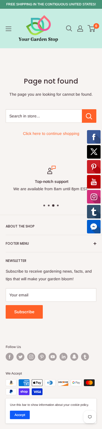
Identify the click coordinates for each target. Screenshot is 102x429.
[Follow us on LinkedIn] (63, 357)
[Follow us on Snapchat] (74, 357)
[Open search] (69, 28)
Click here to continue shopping (51, 133)
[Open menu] (8, 29)
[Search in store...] (89, 116)
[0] (91, 28)
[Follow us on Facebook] (10, 357)
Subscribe (24, 311)
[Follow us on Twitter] (20, 357)
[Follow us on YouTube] (53, 357)
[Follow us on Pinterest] (42, 357)
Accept (19, 415)
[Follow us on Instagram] (31, 357)
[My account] (80, 28)
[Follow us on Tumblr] (85, 357)
